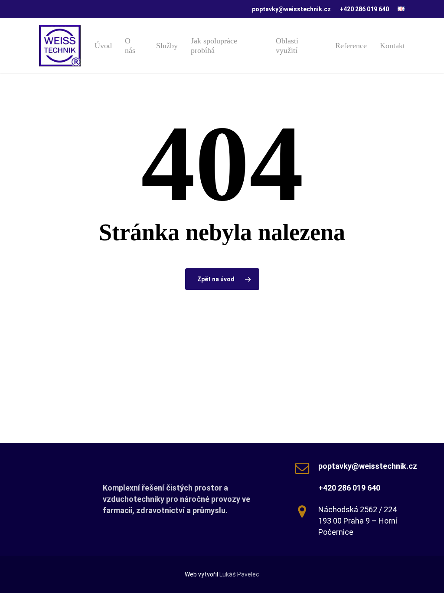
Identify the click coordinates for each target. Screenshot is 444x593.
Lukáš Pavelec (239, 574)
